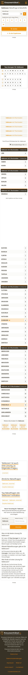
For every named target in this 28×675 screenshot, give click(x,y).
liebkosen (5, 500)
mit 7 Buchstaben (14, 131)
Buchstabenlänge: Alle (18, 145)
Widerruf (18, 663)
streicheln (5, 473)
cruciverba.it (19, 667)
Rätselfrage (5, 11)
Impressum (10, 663)
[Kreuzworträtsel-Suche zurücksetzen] (21, 13)
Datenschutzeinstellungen (14, 658)
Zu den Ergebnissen (15, 33)
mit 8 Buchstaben (14, 135)
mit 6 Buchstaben (14, 126)
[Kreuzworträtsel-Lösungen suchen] (24, 13)
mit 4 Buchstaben (14, 118)
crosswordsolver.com (14, 671)
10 (3, 24)
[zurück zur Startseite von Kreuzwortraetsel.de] (11, 2)
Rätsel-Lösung (19, 518)
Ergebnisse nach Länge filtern (10, 17)
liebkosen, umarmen (8, 483)
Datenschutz (14, 654)
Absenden (18, 527)
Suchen (15, 29)
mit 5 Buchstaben (14, 122)
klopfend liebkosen (8, 487)
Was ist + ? (5, 524)
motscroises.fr (9, 667)
